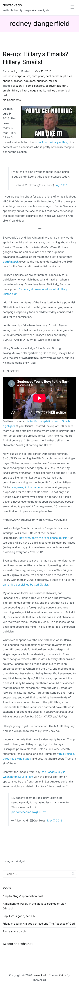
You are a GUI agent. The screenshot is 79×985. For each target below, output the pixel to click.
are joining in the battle (26, 487)
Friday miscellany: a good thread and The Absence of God (39, 923)
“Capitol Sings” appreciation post (23, 896)
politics (17, 80)
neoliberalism (54, 76)
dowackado (12, 5)
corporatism (22, 76)
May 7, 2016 (54, 820)
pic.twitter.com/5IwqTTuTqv (28, 812)
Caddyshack (11, 261)
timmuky (12, 71)
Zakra (62, 975)
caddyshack (53, 85)
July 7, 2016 (62, 185)
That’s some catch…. (16, 931)
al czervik (18, 85)
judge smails (37, 90)
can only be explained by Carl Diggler (25, 584)
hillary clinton (20, 90)
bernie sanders (35, 85)
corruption (38, 76)
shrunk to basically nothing (52, 142)
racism (53, 80)
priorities (42, 80)
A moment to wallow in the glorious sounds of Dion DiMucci (34, 906)
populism (29, 80)
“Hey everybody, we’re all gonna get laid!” (43, 537)
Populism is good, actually (19, 916)
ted (5, 95)
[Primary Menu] (72, 8)
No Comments (12, 99)
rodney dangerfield (58, 90)
